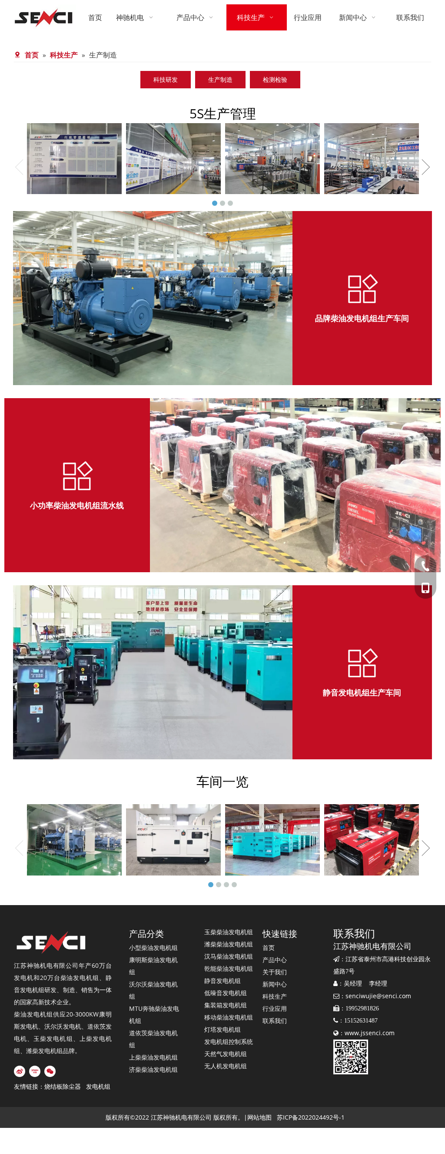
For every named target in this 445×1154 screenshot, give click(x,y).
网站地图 (259, 1117)
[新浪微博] (19, 1071)
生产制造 (220, 79)
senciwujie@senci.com (378, 996)
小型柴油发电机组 (153, 947)
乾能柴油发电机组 (228, 968)
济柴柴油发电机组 (153, 1069)
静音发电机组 (222, 980)
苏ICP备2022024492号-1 (311, 1117)
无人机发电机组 (225, 1066)
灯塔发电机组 (222, 1029)
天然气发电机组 (225, 1054)
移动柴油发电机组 (228, 1017)
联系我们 (274, 1020)
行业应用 (274, 1008)
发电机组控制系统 (228, 1041)
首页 (268, 947)
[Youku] (34, 1071)
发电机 (23, 977)
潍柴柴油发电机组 (228, 944)
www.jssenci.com (370, 1033)
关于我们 (274, 972)
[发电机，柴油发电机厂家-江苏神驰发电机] (52, 942)
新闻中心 (274, 984)
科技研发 (165, 79)
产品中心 (274, 960)
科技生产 (274, 996)
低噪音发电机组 (225, 993)
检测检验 (275, 79)
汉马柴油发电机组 (228, 956)
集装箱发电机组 (225, 1005)
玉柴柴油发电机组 (228, 932)
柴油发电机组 (80, 977)
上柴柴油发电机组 (153, 1057)
